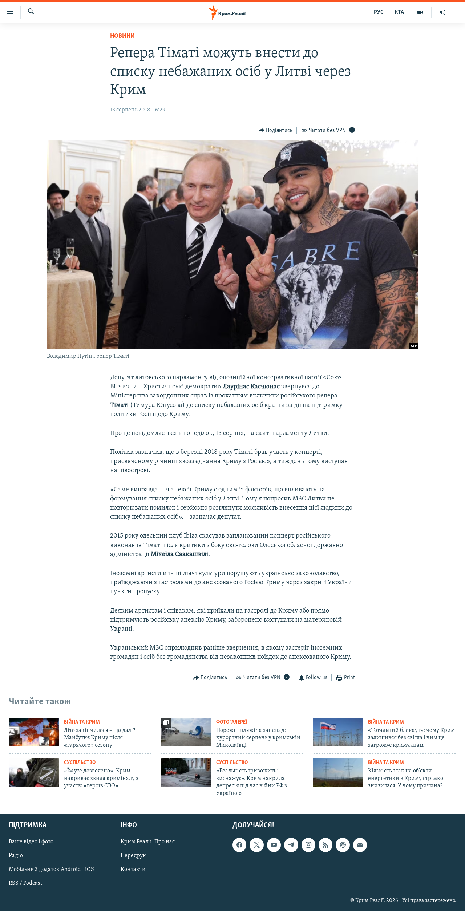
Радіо (16, 856)
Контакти (133, 869)
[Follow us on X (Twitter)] (256, 845)
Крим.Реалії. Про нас (148, 842)
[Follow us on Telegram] (291, 845)
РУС (379, 12)
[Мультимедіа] (420, 12)
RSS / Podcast (25, 883)
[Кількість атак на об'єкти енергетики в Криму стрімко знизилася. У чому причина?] (338, 772)
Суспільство (80, 762)
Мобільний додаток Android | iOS (51, 869)
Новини (122, 36)
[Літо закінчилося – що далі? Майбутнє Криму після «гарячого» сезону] (34, 732)
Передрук (133, 856)
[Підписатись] (360, 845)
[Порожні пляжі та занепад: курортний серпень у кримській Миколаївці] (186, 732)
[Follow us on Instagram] (308, 845)
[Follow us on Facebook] (239, 845)
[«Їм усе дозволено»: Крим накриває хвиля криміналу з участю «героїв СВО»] (34, 772)
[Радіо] (442, 12)
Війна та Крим (82, 722)
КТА (399, 12)
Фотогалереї (231, 722)
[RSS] (325, 845)
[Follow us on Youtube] (274, 845)
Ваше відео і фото (31, 842)
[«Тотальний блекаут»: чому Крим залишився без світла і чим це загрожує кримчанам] (338, 732)
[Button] (276, 130)
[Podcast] (342, 845)
